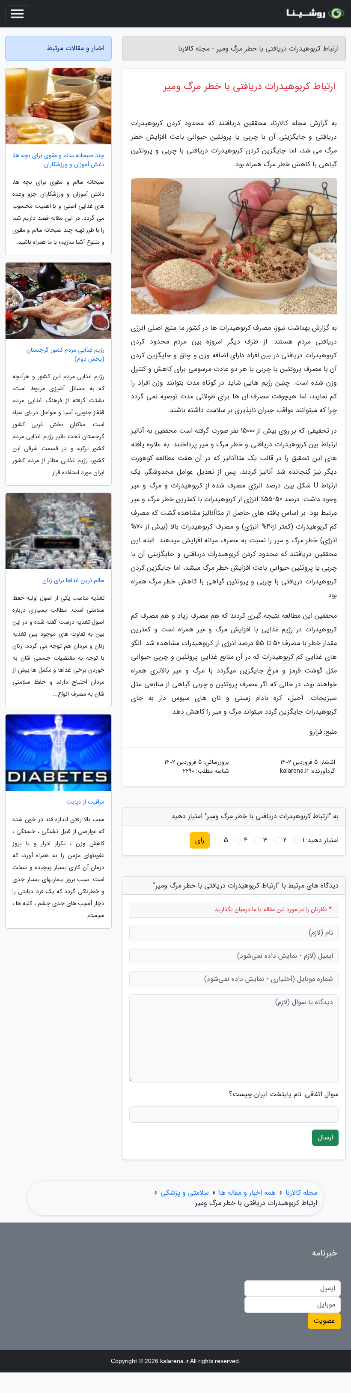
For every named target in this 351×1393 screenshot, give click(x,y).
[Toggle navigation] (17, 13)
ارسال (325, 1137)
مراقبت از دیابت (85, 802)
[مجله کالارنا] (314, 13)
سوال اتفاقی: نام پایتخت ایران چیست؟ (284, 1094)
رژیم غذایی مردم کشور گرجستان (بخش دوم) (65, 355)
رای (199, 840)
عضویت (324, 1320)
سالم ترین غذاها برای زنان (73, 580)
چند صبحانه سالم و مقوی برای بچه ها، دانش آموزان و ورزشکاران (58, 160)
